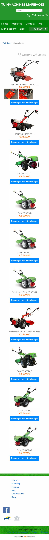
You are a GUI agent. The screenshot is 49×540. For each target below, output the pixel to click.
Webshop (16, 24)
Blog (22, 29)
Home (4, 24)
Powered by (24, 537)
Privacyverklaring (40, 532)
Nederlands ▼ (38, 29)
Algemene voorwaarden (18, 532)
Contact (30, 24)
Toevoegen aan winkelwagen (24, 103)
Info (40, 24)
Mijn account (8, 29)
